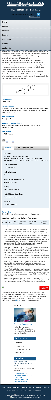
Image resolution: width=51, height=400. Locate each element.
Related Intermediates (24, 148)
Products (5, 31)
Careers (5, 44)
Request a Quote (21, 374)
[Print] (8, 142)
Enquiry (5, 35)
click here (18, 300)
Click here (38, 10)
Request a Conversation (23, 376)
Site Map (46, 387)
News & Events (27, 387)
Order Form (20, 346)
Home (4, 22)
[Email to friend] (3, 140)
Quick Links (6, 39)
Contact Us (6, 48)
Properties (9, 148)
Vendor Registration (23, 349)
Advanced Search (34, 17)
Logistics (19, 343)
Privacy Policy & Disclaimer (11, 387)
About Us (5, 26)
